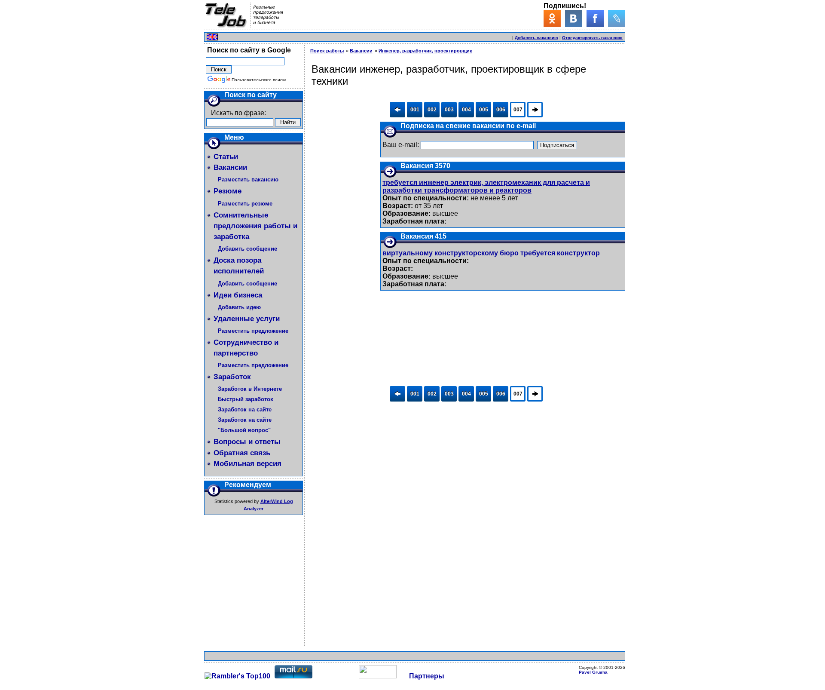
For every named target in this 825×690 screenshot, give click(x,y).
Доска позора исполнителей (239, 265)
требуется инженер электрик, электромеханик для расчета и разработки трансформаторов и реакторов (486, 186)
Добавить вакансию (536, 37)
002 (432, 110)
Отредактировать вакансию (592, 37)
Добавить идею (239, 307)
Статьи (226, 157)
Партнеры (426, 676)
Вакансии (230, 167)
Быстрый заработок (245, 399)
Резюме (227, 191)
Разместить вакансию (248, 179)
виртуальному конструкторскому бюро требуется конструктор (491, 253)
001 (414, 110)
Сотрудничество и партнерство (246, 347)
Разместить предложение (253, 331)
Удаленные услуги (247, 319)
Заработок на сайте (245, 409)
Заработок (232, 377)
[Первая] (397, 109)
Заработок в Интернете (250, 389)
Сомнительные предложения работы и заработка (255, 226)
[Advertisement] (410, 36)
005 (483, 110)
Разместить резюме (245, 203)
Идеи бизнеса (238, 295)
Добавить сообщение (247, 248)
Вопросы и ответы (247, 442)
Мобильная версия (247, 464)
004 (466, 110)
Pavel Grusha (593, 672)
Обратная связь (242, 453)
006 (500, 110)
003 (449, 110)
